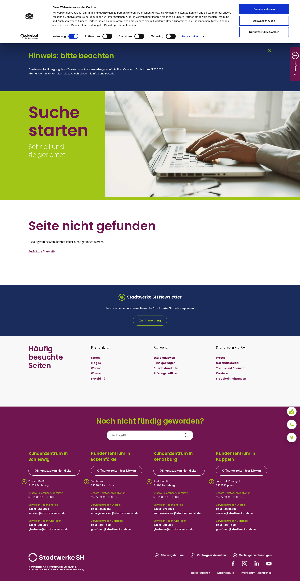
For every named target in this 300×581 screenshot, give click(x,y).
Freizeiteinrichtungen (231, 378)
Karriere (222, 373)
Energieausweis (164, 358)
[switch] (107, 36)
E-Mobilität (99, 378)
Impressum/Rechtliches (256, 573)
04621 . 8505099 (38, 509)
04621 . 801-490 (38, 525)
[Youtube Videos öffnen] (269, 563)
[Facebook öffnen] (233, 563)
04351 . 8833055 (101, 509)
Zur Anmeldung (150, 321)
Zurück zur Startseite (41, 251)
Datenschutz (225, 573)
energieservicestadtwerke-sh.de (115, 513)
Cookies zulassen (264, 9)
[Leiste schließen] (270, 50)
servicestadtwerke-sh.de (46, 513)
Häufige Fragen (164, 363)
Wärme (96, 368)
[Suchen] (186, 435)
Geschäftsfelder (228, 363)
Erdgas (96, 363)
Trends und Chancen (230, 368)
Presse (221, 358)
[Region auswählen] (292, 411)
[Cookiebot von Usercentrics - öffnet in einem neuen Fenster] (29, 36)
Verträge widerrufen (211, 555)
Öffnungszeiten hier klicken (54, 471)
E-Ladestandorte (165, 368)
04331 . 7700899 (163, 509)
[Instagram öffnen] (244, 563)
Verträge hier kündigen (255, 555)
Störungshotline (172, 555)
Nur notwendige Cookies (264, 31)
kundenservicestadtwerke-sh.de (177, 513)
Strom (95, 358)
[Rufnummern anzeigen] (292, 424)
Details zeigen (190, 36)
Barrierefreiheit (200, 573)
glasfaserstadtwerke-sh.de (48, 529)
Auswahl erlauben (264, 20)
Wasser (96, 373)
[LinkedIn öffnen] (256, 563)
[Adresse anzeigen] (292, 437)
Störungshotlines (165, 373)
